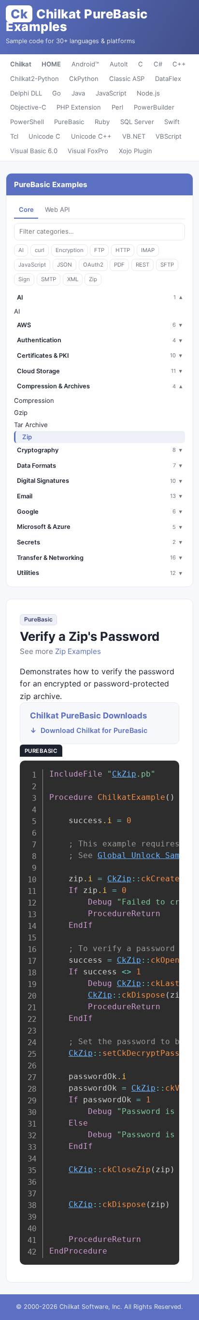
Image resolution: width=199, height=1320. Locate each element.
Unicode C (44, 136)
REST (142, 264)
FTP (99, 250)
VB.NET (133, 136)
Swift (172, 122)
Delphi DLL (26, 93)
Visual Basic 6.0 (33, 151)
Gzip (21, 412)
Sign (24, 279)
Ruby (102, 122)
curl (39, 250)
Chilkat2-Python (34, 78)
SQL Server (137, 122)
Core (26, 209)
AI (21, 250)
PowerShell (27, 122)
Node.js (148, 93)
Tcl (14, 136)
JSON (64, 264)
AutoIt (119, 64)
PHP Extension (79, 107)
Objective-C (28, 107)
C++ (179, 64)
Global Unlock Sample (146, 855)
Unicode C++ (91, 136)
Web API (57, 209)
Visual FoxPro (88, 151)
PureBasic (69, 122)
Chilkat (20, 64)
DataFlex (168, 78)
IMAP (148, 250)
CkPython (84, 78)
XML (72, 279)
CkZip (124, 774)
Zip (93, 279)
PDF (119, 264)
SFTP (167, 264)
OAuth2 (93, 264)
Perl (117, 107)
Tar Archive (31, 425)
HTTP (122, 250)
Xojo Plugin (135, 151)
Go (56, 93)
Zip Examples (78, 651)
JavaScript (111, 93)
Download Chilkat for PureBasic (94, 730)
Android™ (85, 64)
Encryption (70, 250)
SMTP (48, 279)
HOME (51, 64)
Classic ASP (126, 78)
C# (158, 64)
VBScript (169, 136)
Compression (34, 400)
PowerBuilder (154, 107)
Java (78, 93)
